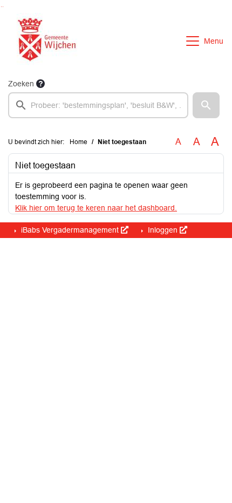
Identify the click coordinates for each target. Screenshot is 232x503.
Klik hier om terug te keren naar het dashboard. (96, 207)
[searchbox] (98, 105)
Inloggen (163, 230)
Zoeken (21, 83)
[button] (206, 105)
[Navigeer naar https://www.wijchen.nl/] (44, 41)
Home (78, 142)
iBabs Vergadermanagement (70, 230)
